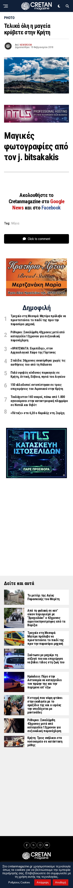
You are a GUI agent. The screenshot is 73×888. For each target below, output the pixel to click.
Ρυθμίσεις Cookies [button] (19, 882)
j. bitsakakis (38, 157)
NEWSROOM (26, 44)
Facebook (51, 208)
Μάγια (15, 223)
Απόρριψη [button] (42, 882)
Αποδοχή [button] (60, 882)
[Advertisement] (36, 521)
